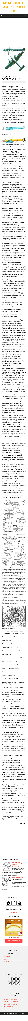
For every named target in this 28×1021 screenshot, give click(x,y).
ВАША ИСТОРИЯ (8, 964)
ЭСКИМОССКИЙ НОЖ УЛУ (11, 1004)
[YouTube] (19, 903)
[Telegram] (8, 903)
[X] (14, 983)
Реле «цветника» (17, 877)
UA (16, 912)
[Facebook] (14, 903)
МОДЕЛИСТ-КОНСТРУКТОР (14, 7)
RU (11, 912)
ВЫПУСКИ (6, 961)
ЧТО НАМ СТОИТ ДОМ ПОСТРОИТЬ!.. (14, 999)
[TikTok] (18, 983)
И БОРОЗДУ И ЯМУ (9, 1006)
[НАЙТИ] (26, 16)
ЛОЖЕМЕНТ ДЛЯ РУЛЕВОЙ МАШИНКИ (18, 864)
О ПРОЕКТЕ (7, 956)
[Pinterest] (14, 979)
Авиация (23, 82)
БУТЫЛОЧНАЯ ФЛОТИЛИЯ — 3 (12, 1001)
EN (14, 912)
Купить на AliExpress (14, 940)
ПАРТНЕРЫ (7, 959)
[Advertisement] (14, 31)
